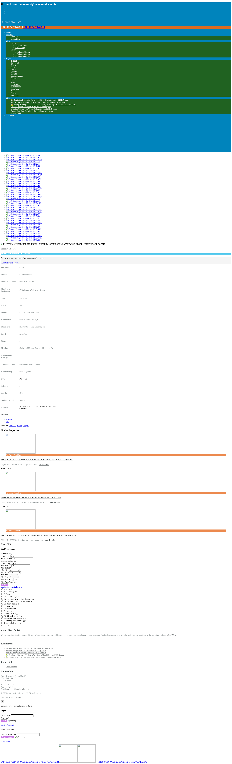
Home (8, 32)
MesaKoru (15, 89)
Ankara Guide (16, 113)
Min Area (7, 579)
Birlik (13, 67)
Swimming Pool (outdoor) (15, 621)
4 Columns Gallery (22, 56)
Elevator (8, 606)
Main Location (7, 559)
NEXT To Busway (13, 616)
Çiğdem (14, 74)
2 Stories (9, 419)
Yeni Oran (14, 95)
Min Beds (5, 566)
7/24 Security (10, 592)
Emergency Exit (11, 609)
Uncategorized (11, 667)
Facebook (12, 426)
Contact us (10, 115)
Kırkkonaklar (16, 87)
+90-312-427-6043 (34, 27)
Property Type (6, 563)
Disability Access (11, 604)
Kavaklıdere (15, 85)
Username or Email (9, 734)
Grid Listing (20, 48)
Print (16, 263)
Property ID (6, 556)
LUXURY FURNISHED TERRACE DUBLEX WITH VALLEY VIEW (31, 498)
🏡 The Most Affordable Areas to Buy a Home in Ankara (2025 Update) (38, 102)
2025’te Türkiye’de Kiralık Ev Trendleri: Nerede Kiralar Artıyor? (30, 648)
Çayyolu (14, 72)
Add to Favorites (8, 263)
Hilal (12, 80)
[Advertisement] (116, 135)
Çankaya (14, 69)
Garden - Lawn (11, 613)
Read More (171, 635)
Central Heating (11, 597)
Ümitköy (14, 93)
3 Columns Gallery (22, 54)
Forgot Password (7, 725)
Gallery (13, 50)
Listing (13, 43)
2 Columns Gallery (22, 52)
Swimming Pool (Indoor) (15, 618)
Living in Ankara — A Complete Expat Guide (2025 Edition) (34, 109)
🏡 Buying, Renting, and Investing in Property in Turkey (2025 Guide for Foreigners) (43, 104)
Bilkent (13, 65)
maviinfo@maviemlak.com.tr (38, 4)
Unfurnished (15, 39)
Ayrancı (14, 61)
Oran (12, 91)
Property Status (7, 561)
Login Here (5, 741)
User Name (6, 715)
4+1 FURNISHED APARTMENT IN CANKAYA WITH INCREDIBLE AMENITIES (36, 460)
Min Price (5, 570)
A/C (7, 422)
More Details (44, 465)
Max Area (7, 582)
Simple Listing (21, 45)
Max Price (5, 572)
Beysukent (15, 63)
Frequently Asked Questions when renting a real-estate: (32, 111)
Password (5, 718)
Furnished (14, 37)
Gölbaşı (14, 78)
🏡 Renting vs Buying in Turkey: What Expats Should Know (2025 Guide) (40, 100)
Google (26, 426)
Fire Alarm (9, 611)
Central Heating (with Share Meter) (18, 601)
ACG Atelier (16, 697)
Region (8, 58)
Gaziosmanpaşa (17, 76)
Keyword (5, 554)
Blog (8, 98)
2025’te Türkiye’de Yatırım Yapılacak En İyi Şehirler (26, 651)
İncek (13, 82)
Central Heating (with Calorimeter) (19, 599)
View (8, 41)
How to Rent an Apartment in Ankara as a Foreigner (31, 107)
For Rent (9, 35)
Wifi (6, 626)
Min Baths (5, 568)
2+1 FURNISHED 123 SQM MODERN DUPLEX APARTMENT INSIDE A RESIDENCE (38, 535)
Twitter (19, 426)
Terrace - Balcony (12, 623)
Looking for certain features (11, 587)
